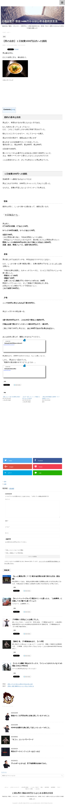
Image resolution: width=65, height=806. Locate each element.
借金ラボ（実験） (29, 788)
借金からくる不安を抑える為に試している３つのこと (30, 715)
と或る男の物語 (24, 787)
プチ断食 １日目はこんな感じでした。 (26, 619)
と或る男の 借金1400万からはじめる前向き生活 (32, 793)
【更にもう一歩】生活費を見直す (11, 396)
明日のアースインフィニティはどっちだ (25, 751)
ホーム (6, 787)
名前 (6, 520)
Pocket (16, 49)
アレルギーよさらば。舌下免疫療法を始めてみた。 (29, 763)
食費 (5, 484)
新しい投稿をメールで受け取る (15, 553)
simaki (11, 488)
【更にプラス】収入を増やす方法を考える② (20, 684)
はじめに (38, 788)
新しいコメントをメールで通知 (15, 550)
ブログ (58, 787)
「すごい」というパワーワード (22, 739)
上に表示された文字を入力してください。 (16, 542)
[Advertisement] (17, 93)
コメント (7, 499)
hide (13, 109)
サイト (7, 533)
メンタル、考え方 (34, 787)
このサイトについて (14, 787)
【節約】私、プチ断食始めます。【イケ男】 (28, 641)
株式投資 (47, 787)
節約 (5, 481)
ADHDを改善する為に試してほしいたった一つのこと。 (31, 727)
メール (7, 527)
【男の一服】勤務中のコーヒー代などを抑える (20, 686)
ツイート (4, 772)
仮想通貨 (53, 787)
